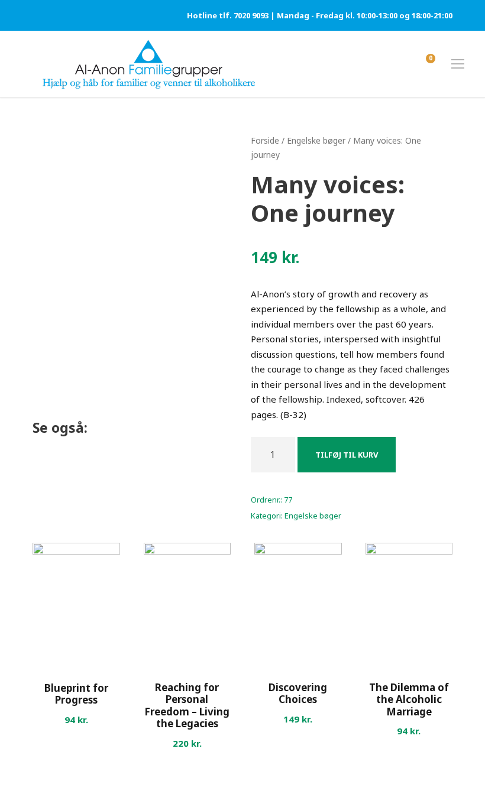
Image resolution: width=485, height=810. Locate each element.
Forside (265, 140)
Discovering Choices (298, 693)
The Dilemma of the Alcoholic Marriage (409, 699)
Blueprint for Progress (76, 694)
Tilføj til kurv (346, 454)
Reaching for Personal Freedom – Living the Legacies (186, 705)
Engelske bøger (316, 140)
